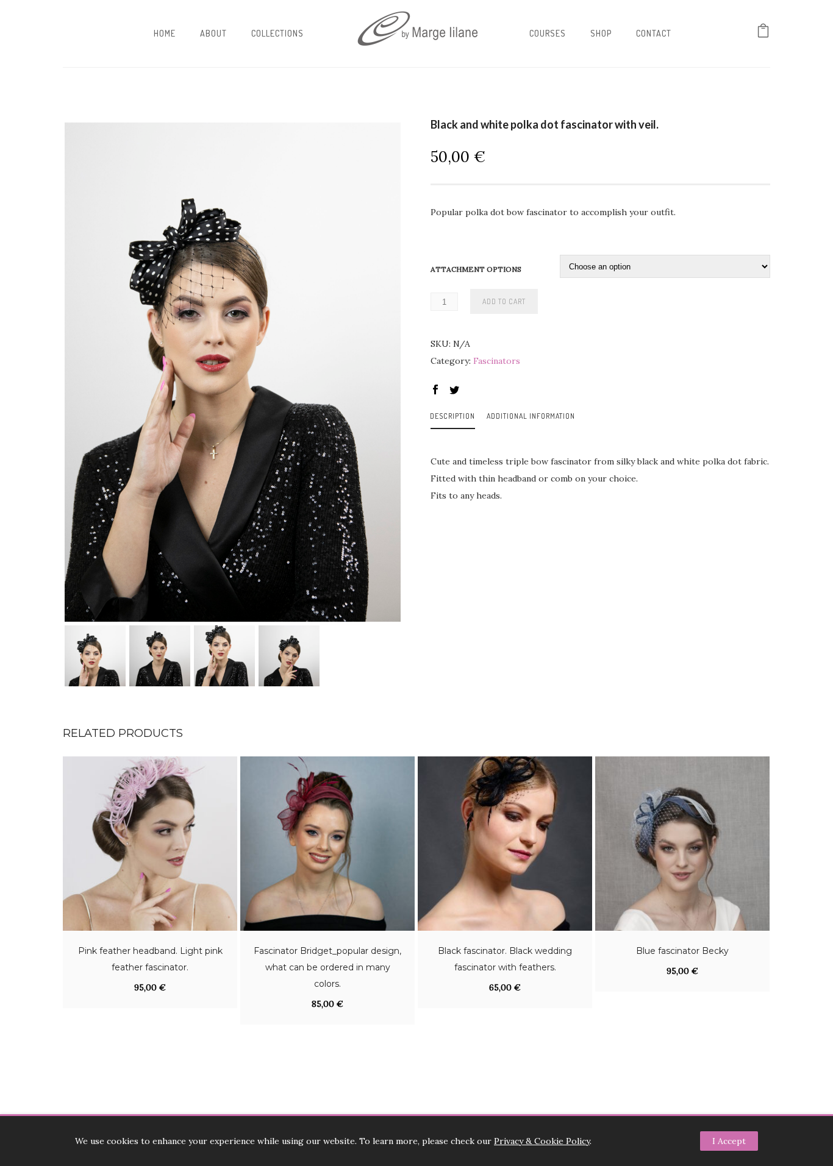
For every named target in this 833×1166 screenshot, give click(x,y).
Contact (653, 33)
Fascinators (496, 360)
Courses (547, 33)
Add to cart (504, 301)
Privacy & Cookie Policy (542, 1141)
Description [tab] (452, 416)
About (213, 33)
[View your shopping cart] (763, 33)
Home (165, 33)
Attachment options (476, 269)
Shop (601, 33)
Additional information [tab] (531, 416)
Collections (277, 33)
